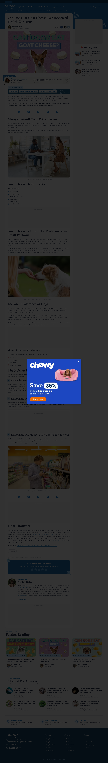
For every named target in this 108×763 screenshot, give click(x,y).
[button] (78, 361)
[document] (54, 381)
